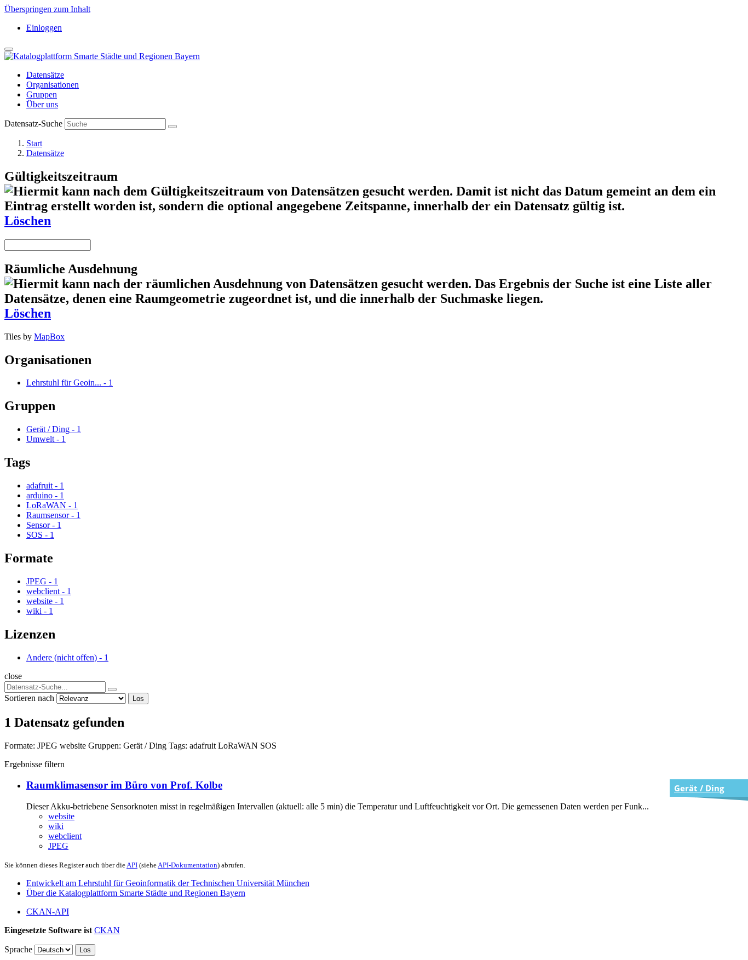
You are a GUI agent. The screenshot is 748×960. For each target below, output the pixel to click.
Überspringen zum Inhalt (47, 9)
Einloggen (44, 27)
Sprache (18, 949)
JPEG (58, 845)
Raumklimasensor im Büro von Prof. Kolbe (124, 785)
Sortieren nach (29, 698)
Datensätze (45, 74)
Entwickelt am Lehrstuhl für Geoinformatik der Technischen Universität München (167, 883)
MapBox (49, 336)
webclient (65, 836)
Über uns (42, 104)
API (131, 865)
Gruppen (41, 94)
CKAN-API (47, 911)
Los (138, 698)
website (61, 816)
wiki (56, 826)
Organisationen (52, 84)
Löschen (27, 221)
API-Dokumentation (187, 865)
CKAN (107, 930)
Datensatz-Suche (33, 123)
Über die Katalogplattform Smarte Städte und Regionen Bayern (135, 893)
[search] (112, 689)
